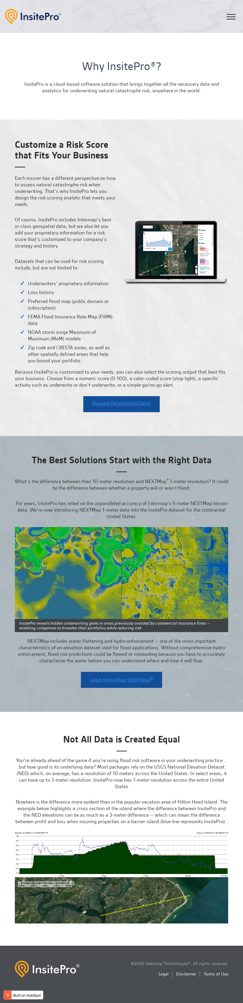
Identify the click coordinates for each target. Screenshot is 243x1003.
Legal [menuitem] (164, 974)
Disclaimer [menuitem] (186, 974)
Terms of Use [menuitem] (216, 974)
